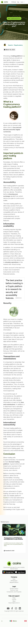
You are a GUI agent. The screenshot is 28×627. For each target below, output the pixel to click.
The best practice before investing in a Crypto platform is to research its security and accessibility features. (14, 289)
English (22, 2)
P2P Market (13, 2)
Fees (14, 579)
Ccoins (5, 498)
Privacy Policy (14, 588)
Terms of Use (14, 590)
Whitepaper (14, 580)
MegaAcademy (14, 582)
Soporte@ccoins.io (14, 603)
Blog (18, 2)
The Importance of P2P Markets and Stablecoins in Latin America (13, 538)
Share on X (18, 298)
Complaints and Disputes (14, 592)
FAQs (14, 598)
